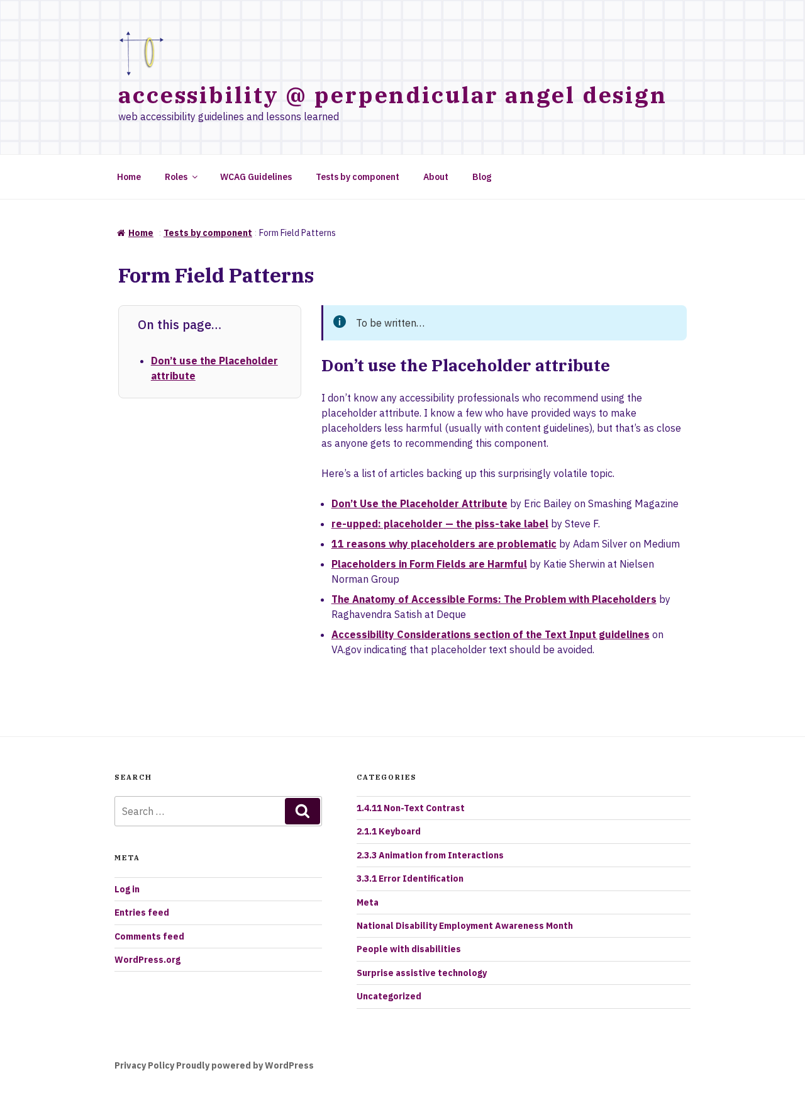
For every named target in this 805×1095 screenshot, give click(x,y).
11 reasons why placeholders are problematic (444, 543)
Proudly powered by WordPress (245, 1065)
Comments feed (149, 936)
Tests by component (357, 176)
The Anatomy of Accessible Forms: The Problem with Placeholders (494, 599)
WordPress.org (147, 959)
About (435, 176)
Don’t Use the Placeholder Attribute (419, 503)
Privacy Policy (144, 1065)
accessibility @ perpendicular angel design (392, 95)
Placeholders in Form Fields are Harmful (429, 564)
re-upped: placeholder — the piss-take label (439, 523)
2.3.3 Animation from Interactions (430, 855)
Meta (368, 902)
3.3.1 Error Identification (410, 878)
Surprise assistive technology (422, 973)
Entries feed (141, 912)
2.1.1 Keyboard (389, 831)
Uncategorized (389, 996)
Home (129, 176)
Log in (127, 889)
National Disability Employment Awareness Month (465, 925)
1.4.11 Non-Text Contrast (411, 808)
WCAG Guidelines (256, 176)
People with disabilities (409, 949)
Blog (481, 176)
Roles (176, 176)
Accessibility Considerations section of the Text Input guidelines (490, 634)
